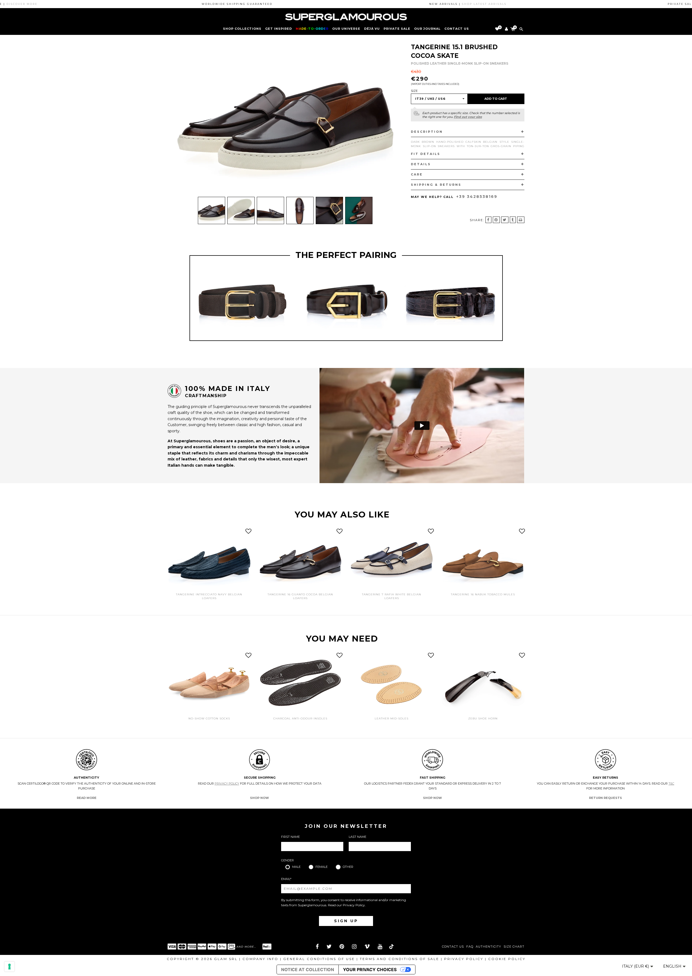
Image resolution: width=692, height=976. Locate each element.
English (673, 966)
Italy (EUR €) (636, 966)
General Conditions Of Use (319, 959)
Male (296, 867)
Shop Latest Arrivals (452, 3)
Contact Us (453, 946)
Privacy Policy (227, 783)
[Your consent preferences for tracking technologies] (9, 966)
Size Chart (514, 946)
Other (348, 867)
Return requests (605, 798)
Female (321, 867)
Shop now (259, 798)
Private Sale (397, 29)
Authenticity (488, 946)
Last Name (357, 837)
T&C (671, 783)
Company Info (260, 959)
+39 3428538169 (476, 196)
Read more (87, 798)
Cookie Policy (506, 959)
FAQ (469, 946)
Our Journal (427, 29)
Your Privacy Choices (370, 969)
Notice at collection (307, 969)
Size (414, 91)
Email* (286, 879)
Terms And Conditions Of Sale (399, 959)
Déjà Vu (372, 29)
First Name (290, 837)
